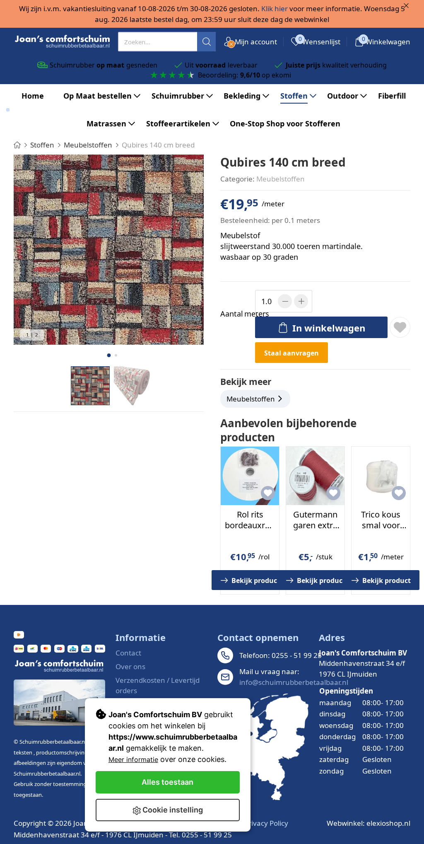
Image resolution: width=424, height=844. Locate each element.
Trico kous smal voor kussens (380, 525)
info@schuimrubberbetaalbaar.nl (293, 682)
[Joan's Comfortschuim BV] (63, 41)
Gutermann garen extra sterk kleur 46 (315, 530)
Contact (128, 653)
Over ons (130, 666)
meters (236, 314)
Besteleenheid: (245, 220)
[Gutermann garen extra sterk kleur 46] (315, 476)
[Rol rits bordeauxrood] (250, 476)
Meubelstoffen (280, 179)
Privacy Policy (266, 823)
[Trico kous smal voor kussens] (381, 476)
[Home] (17, 145)
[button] (25, 255)
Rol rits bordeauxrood (250, 525)
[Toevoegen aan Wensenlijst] (400, 327)
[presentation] (167, 41)
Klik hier (274, 8)
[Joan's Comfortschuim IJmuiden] (263, 747)
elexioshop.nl (388, 823)
